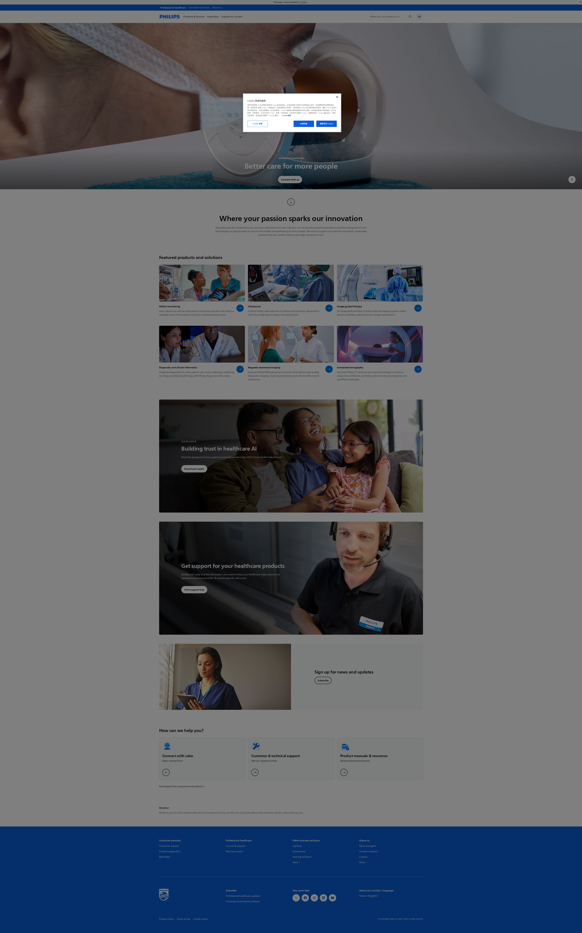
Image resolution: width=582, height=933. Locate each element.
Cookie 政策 (286, 115)
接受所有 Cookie (326, 124)
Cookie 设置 (257, 124)
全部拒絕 (303, 124)
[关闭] (337, 97)
